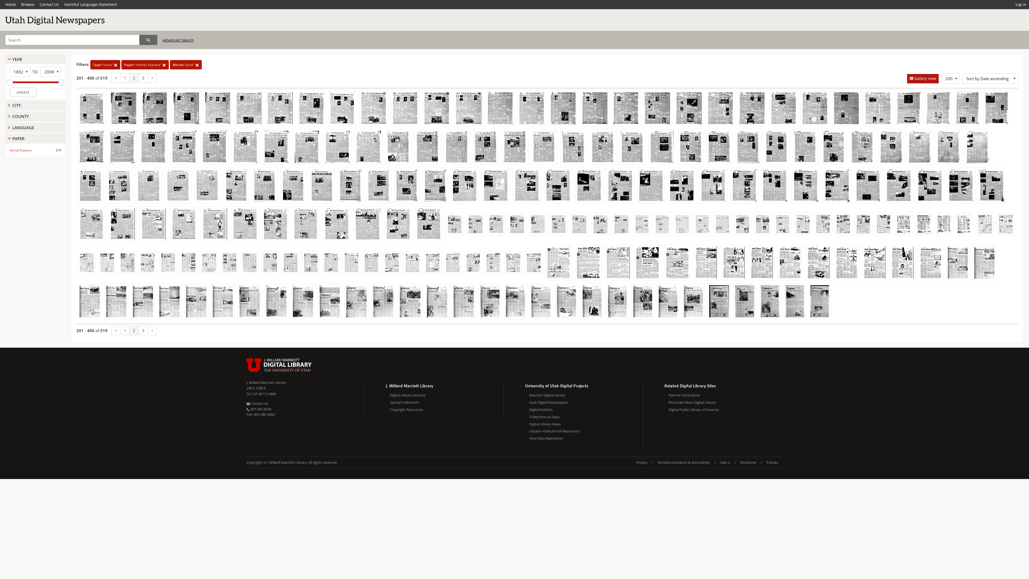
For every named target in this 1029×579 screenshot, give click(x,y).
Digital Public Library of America (694, 409)
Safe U (725, 462)
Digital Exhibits (541, 409)
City (16, 105)
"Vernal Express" (143, 65)
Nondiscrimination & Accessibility (684, 462)
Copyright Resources (406, 409)
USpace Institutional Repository (554, 431)
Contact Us (49, 4)
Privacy (642, 462)
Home (10, 4)
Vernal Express (21, 150)
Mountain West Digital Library (692, 402)
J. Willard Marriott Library (266, 382)
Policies (772, 462)
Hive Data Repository (546, 438)
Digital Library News (545, 424)
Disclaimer (748, 462)
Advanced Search (178, 40)
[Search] (148, 40)
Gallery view (924, 78)
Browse (27, 4)
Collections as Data (544, 416)
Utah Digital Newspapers (548, 402)
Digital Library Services (408, 395)
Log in (1021, 4)
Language (23, 127)
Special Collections (404, 402)
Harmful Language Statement (90, 4)
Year (17, 59)
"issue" (103, 65)
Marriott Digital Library (547, 395)
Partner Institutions (684, 395)
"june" (184, 65)
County (20, 116)
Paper (18, 138)
